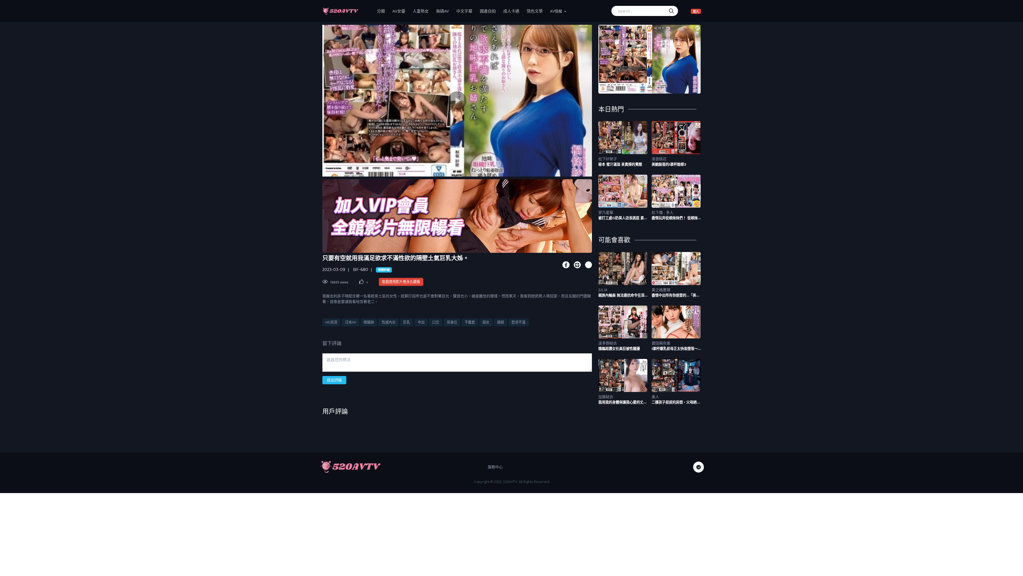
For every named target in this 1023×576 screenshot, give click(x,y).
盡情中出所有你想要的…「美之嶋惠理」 (676, 295)
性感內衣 (389, 322)
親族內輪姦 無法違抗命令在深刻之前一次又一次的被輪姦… (621, 295)
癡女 (485, 322)
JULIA (602, 289)
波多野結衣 (607, 343)
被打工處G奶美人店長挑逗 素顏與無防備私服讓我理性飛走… (622, 218)
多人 (669, 212)
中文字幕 (466, 11)
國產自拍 (490, 11)
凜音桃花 (659, 158)
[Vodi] (340, 11)
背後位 (452, 322)
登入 (697, 11)
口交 (435, 322)
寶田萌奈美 (661, 343)
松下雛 (658, 212)
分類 (383, 11)
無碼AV (444, 11)
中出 (421, 322)
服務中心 (495, 466)
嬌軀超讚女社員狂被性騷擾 (619, 348)
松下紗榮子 (607, 158)
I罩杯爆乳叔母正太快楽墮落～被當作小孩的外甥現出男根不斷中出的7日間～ (676, 348)
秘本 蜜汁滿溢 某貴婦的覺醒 (620, 164)
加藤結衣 (605, 396)
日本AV (350, 322)
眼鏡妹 (369, 322)
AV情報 (556, 11)
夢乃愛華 (605, 212)
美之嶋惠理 (661, 289)
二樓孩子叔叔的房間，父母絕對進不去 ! (676, 402)
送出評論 (334, 379)
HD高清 (331, 322)
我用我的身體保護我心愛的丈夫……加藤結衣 (620, 402)
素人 (655, 396)
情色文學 (536, 11)
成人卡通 (513, 11)
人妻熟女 (422, 11)
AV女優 (400, 11)
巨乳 (406, 322)
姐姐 (500, 322)
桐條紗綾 (384, 270)
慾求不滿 (518, 322)
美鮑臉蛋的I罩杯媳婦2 (669, 164)
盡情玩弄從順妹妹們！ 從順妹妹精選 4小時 (675, 218)
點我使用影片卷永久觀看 (401, 281)
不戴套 (470, 322)
